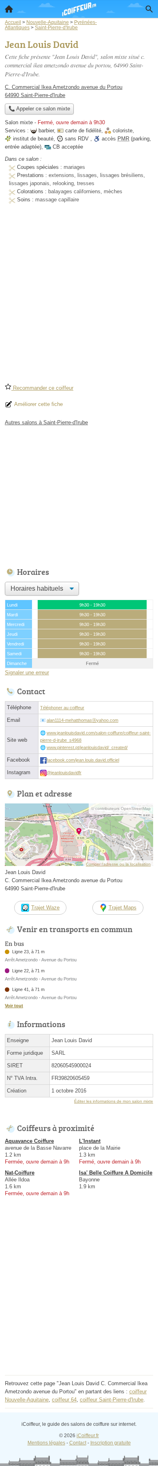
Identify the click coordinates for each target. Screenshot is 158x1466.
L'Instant (89, 1141)
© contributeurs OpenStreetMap (121, 808)
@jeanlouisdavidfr (64, 772)
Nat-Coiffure (19, 1173)
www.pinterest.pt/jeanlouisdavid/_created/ (87, 747)
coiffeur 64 (64, 1400)
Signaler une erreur (27, 672)
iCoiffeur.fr (88, 1435)
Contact (77, 1443)
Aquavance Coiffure (29, 1141)
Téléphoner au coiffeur (62, 707)
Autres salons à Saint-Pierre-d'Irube (46, 422)
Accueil (9, 9)
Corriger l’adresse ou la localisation (118, 864)
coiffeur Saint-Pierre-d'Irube (111, 1400)
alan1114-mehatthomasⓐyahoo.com (82, 720)
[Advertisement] (79, 296)
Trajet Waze (45, 908)
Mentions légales (46, 1443)
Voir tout (14, 1005)
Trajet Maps (123, 908)
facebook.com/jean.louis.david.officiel (83, 760)
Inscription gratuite (110, 1443)
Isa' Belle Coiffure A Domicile (115, 1173)
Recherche (149, 9)
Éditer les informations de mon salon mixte (113, 1101)
